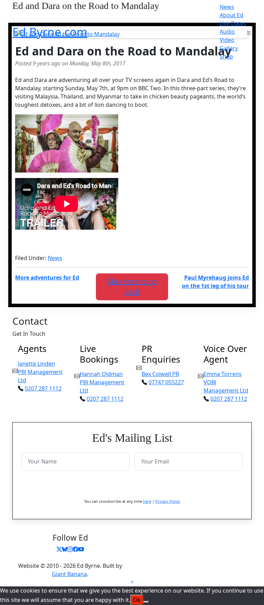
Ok (137, 600)
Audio (227, 31)
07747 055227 (166, 382)
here (147, 501)
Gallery (229, 48)
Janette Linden (36, 363)
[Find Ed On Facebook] (75, 549)
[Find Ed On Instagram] (70, 549)
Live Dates (233, 23)
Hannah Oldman (101, 374)
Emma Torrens (223, 374)
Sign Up (132, 487)
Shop (226, 56)
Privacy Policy (167, 501)
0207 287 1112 (43, 388)
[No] (146, 602)
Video (227, 40)
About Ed (231, 15)
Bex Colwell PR (160, 374)
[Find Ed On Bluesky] (64, 549)
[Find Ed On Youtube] (81, 549)
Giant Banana (69, 574)
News (227, 7)
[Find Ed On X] (59, 549)
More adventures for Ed (47, 277)
